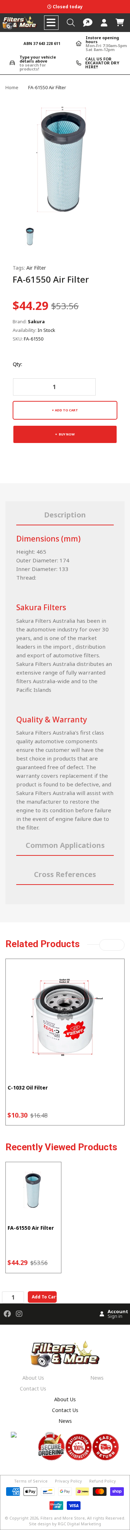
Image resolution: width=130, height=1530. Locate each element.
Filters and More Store (62, 1518)
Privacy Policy (68, 1481)
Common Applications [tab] (65, 845)
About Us (33, 1377)
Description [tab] (65, 515)
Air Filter (36, 267)
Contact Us (33, 1388)
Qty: (17, 364)
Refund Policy (102, 1481)
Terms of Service (31, 1481)
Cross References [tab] (65, 874)
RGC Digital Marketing (79, 1523)
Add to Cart (66, 410)
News (97, 1377)
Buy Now (66, 434)
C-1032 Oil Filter (28, 1087)
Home (11, 87)
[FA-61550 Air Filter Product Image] (30, 235)
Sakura (36, 321)
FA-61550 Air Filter (31, 1227)
